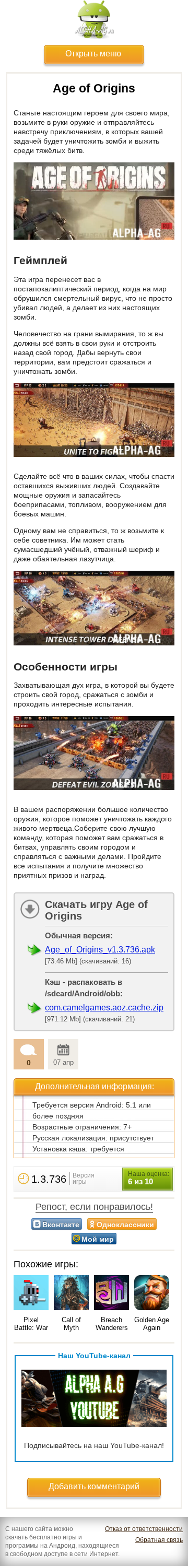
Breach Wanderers (112, 1324)
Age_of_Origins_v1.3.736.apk (100, 949)
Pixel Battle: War (31, 1324)
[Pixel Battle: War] (31, 1293)
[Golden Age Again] (151, 1293)
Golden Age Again (151, 1324)
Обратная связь (159, 1540)
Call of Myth (71, 1324)
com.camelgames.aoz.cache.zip (104, 1007)
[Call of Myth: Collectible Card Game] (71, 1293)
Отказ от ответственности (144, 1529)
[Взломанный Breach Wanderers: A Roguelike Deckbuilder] (111, 1293)
